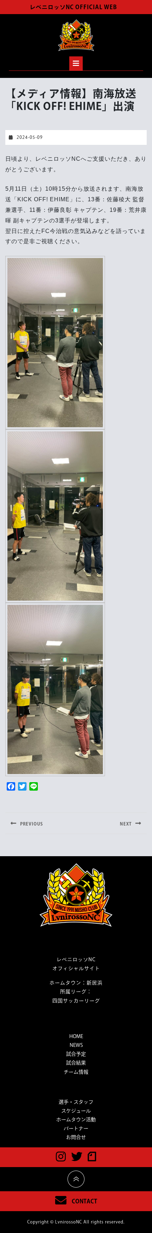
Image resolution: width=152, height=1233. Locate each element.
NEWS (76, 1045)
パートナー (76, 1128)
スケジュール (76, 1110)
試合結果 (76, 1062)
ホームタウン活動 (76, 1119)
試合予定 (76, 1053)
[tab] (76, 63)
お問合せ (76, 1137)
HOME (76, 1036)
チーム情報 (76, 1071)
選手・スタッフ (76, 1101)
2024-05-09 (30, 137)
